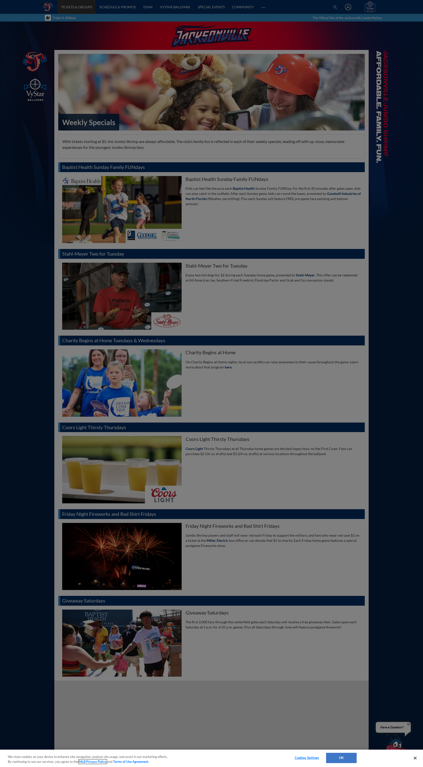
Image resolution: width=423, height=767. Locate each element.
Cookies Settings (307, 758)
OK (341, 758)
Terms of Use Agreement (130, 762)
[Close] (415, 758)
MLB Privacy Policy (92, 762)
